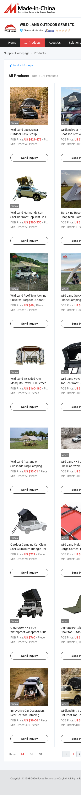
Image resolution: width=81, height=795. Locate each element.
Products (34, 42)
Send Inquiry (29, 157)
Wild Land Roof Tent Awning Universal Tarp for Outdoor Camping (28, 299)
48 (40, 754)
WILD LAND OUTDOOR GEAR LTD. (47, 24)
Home (12, 42)
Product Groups (22, 65)
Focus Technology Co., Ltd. (52, 778)
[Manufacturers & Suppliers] (30, 8)
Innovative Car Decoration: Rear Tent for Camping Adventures (27, 715)
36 (31, 754)
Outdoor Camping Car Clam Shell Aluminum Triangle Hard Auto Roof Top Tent (29, 548)
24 (22, 754)
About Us (55, 42)
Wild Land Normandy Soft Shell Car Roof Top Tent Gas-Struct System (28, 217)
